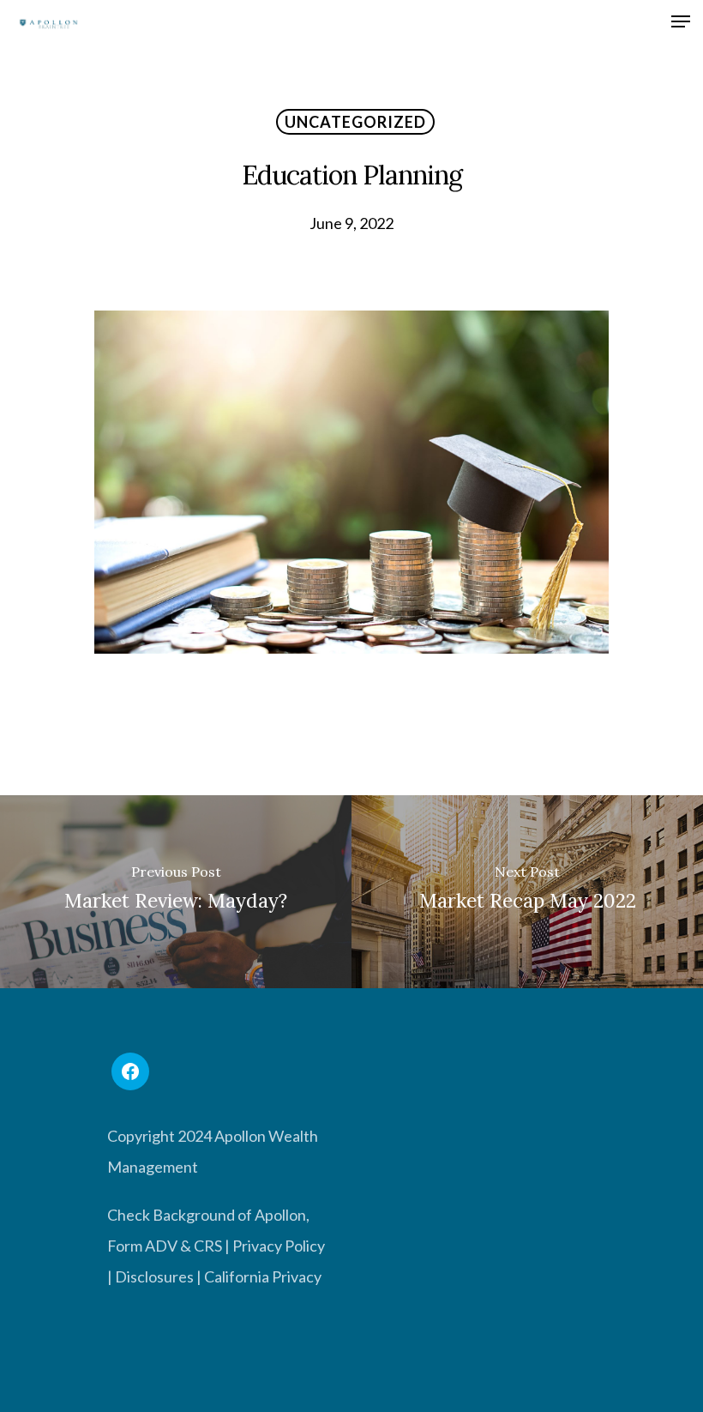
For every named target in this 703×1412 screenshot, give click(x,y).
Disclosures (154, 1276)
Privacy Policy (278, 1245)
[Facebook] (130, 1071)
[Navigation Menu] (680, 24)
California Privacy (262, 1276)
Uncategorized (355, 121)
